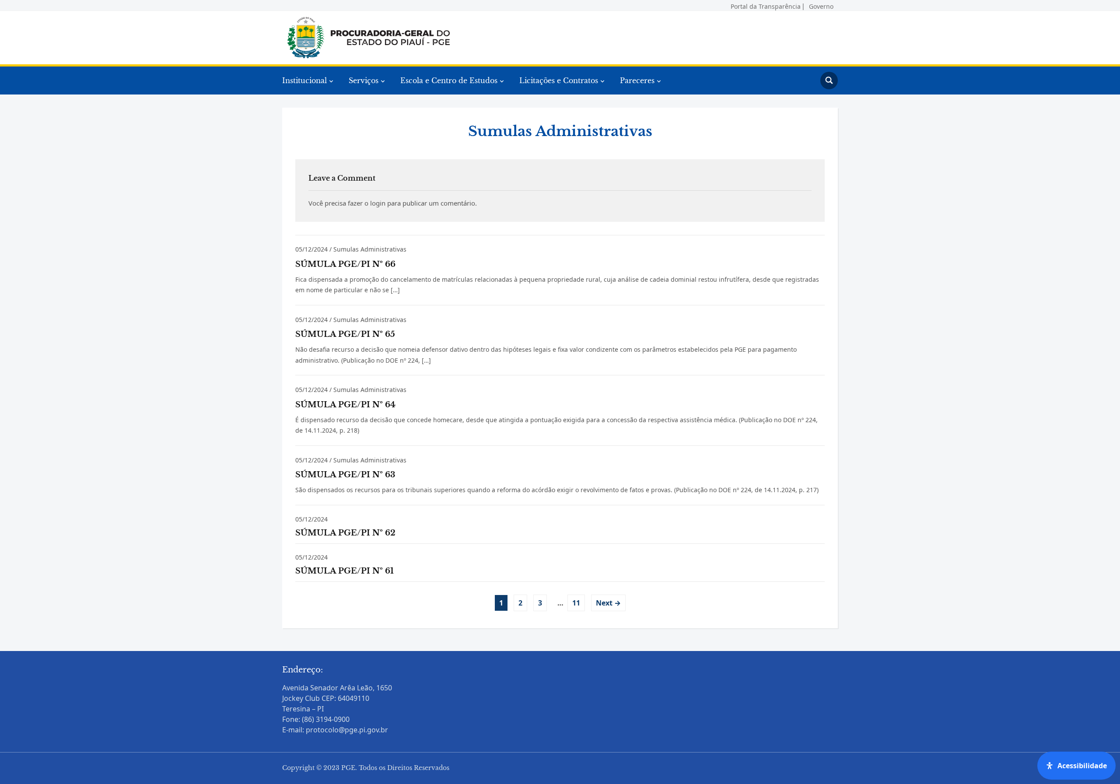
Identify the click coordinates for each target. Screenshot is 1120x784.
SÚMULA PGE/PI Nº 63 (345, 475)
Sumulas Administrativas (369, 249)
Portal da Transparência (766, 5)
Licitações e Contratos (558, 80)
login (377, 203)
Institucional (304, 80)
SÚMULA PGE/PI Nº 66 (345, 264)
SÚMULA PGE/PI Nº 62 (345, 533)
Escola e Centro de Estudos (448, 80)
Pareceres (637, 80)
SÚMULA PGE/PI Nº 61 (344, 571)
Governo (821, 5)
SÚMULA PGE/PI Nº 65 (345, 334)
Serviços (363, 80)
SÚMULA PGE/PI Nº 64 (345, 405)
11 (576, 603)
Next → (608, 603)
